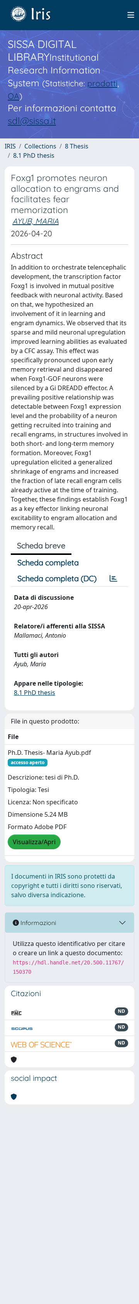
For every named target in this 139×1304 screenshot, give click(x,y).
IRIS (10, 146)
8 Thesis (76, 146)
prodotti (102, 83)
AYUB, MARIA (35, 221)
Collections (40, 146)
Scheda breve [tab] (41, 545)
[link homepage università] (36, 15)
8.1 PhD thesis (33, 155)
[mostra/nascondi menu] (130, 15)
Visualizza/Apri (34, 842)
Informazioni (37, 923)
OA (13, 96)
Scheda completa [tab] (48, 562)
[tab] (113, 578)
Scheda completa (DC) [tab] (57, 578)
